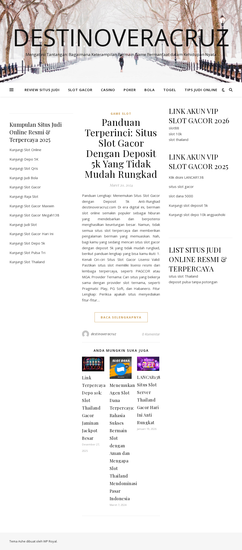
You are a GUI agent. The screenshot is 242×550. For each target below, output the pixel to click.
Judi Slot (30, 224)
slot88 (174, 128)
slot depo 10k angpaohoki (204, 214)
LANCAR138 (194, 177)
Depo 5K (31, 159)
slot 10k (175, 133)
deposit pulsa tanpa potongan (193, 281)
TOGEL (169, 89)
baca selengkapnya (121, 317)
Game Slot (121, 114)
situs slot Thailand (183, 276)
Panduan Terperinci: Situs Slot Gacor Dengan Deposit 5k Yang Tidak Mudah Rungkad (121, 148)
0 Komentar (151, 334)
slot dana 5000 (181, 196)
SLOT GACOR (80, 89)
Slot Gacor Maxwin (39, 205)
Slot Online (32, 149)
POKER (130, 89)
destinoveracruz (103, 334)
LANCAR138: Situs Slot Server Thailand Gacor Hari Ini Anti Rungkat (149, 399)
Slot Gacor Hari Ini (38, 233)
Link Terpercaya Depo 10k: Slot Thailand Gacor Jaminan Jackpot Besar (93, 408)
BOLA (149, 89)
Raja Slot (31, 196)
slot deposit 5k (195, 205)
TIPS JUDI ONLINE (201, 89)
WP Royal (50, 541)
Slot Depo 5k (34, 243)
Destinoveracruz (121, 37)
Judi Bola (31, 177)
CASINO (108, 89)
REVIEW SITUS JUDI (42, 89)
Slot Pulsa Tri (34, 252)
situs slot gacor (181, 186)
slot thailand (178, 139)
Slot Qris (31, 168)
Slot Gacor (32, 187)
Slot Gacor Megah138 (41, 215)
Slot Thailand (34, 261)
